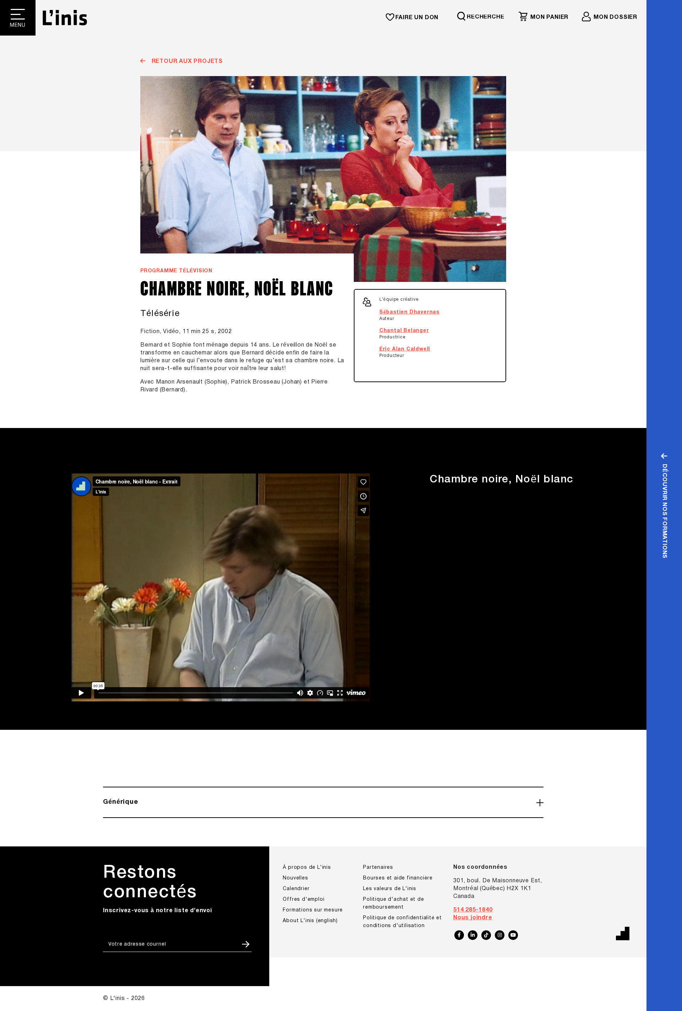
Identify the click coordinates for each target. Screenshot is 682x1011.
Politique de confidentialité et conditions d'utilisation (402, 922)
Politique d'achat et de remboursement (393, 903)
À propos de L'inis (307, 867)
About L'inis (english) (310, 921)
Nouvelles (295, 878)
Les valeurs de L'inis (389, 889)
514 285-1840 (473, 910)
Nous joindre (472, 917)
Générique (120, 802)
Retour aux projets (186, 61)
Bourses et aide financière (398, 878)
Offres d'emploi (303, 899)
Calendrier (296, 889)
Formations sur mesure (313, 910)
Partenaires (378, 867)
